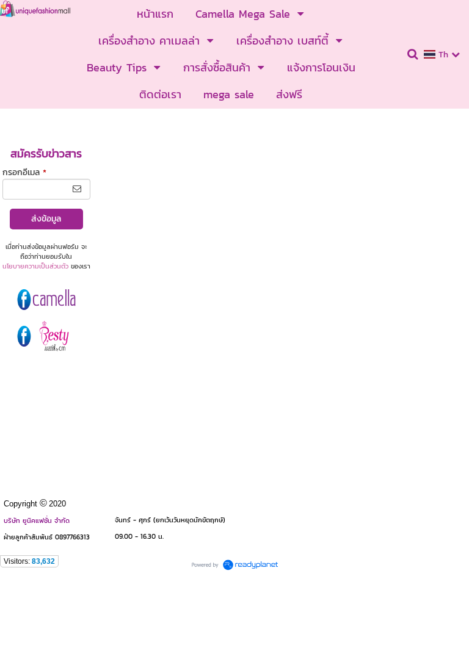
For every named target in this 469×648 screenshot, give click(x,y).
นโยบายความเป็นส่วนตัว (35, 266)
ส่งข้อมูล (46, 218)
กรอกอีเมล (24, 172)
